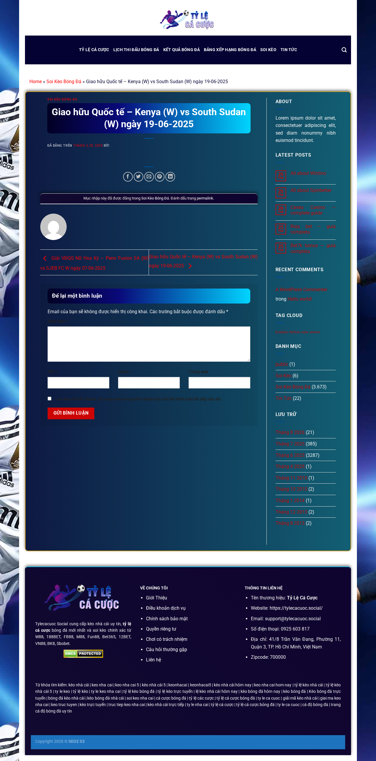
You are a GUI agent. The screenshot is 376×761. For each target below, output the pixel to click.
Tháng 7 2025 (290, 444)
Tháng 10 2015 (291, 489)
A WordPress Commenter (301, 289)
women (314, 332)
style (304, 332)
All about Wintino (308, 173)
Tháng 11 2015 (291, 478)
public (282, 364)
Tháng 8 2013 (290, 523)
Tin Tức (289, 49)
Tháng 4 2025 (290, 466)
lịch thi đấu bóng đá (136, 49)
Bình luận (58, 321)
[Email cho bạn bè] (149, 177)
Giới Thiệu (156, 598)
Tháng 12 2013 (291, 512)
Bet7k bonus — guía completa (313, 248)
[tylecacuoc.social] (188, 20)
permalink (205, 198)
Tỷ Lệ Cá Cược (94, 49)
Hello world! (300, 299)
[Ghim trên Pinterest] (159, 177)
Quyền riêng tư (161, 629)
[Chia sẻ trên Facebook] (128, 177)
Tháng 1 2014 (290, 500)
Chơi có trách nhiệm (166, 639)
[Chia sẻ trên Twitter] (138, 177)
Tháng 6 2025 (290, 455)
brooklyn (282, 332)
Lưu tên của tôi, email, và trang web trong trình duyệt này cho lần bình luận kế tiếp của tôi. (139, 399)
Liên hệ (153, 660)
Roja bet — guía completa (313, 229)
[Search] (344, 50)
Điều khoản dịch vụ (166, 608)
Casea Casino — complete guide (313, 210)
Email (124, 371)
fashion (294, 332)
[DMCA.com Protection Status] (83, 653)
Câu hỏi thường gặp (166, 649)
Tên (52, 371)
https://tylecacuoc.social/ (296, 608)
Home (35, 81)
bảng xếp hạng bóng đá (230, 49)
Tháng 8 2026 (290, 432)
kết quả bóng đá (181, 49)
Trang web (198, 371)
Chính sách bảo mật (167, 618)
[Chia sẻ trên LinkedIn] (170, 177)
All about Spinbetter (311, 190)
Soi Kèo (268, 49)
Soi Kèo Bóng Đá (63, 81)
